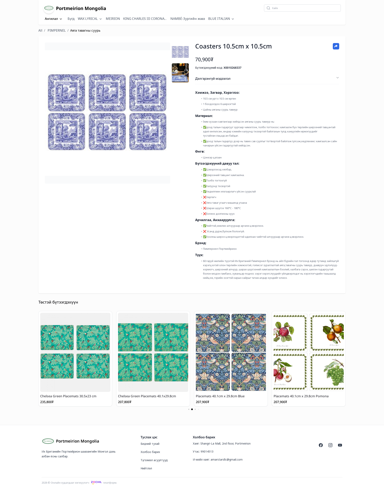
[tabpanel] (107, 113)
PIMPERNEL (57, 30)
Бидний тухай (150, 444)
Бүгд (71, 18)
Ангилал (51, 19)
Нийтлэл (146, 468)
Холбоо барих (150, 452)
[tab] (180, 52)
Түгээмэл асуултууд (154, 460)
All (40, 30)
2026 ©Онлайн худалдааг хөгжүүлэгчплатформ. (79, 482)
